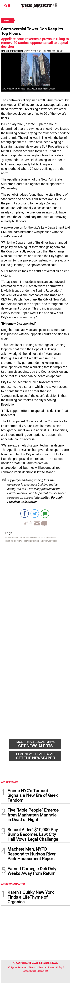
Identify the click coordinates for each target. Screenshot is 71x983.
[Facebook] (24, 513)
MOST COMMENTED (13, 884)
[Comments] (45, 513)
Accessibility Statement (35, 970)
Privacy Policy (55, 967)
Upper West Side (32, 51)
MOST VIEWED (9, 782)
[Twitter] (35, 513)
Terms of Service (37, 967)
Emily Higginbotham (12, 51)
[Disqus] (35, 591)
